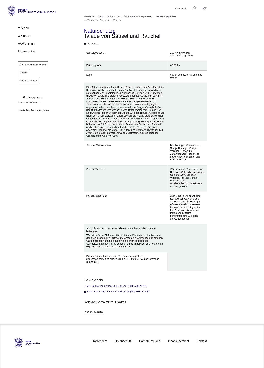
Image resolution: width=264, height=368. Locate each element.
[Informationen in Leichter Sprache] (195, 8)
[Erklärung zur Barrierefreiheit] (204, 8)
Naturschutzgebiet (94, 312)
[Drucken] (124, 43)
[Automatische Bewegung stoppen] (19, 97)
